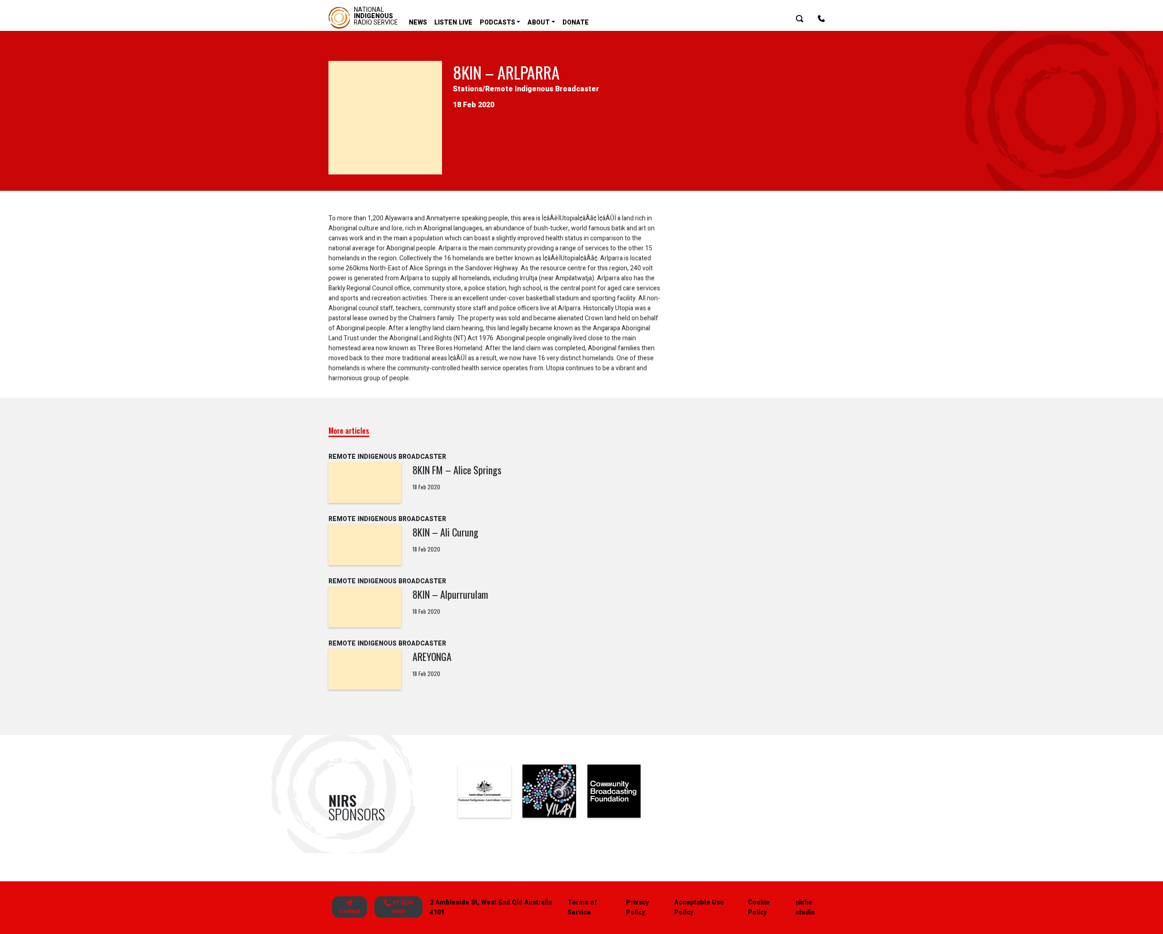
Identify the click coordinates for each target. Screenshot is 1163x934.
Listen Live (453, 22)
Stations (467, 89)
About (538, 22)
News (418, 22)
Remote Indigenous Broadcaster (542, 89)
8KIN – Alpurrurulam (450, 594)
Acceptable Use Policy (699, 907)
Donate (575, 22)
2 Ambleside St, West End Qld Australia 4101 (491, 907)
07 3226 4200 (402, 907)
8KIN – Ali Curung (445, 532)
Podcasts (497, 22)
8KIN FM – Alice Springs (457, 469)
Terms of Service (582, 907)
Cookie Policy (759, 907)
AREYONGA (432, 656)
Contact (349, 911)
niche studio (805, 907)
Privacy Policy (637, 907)
